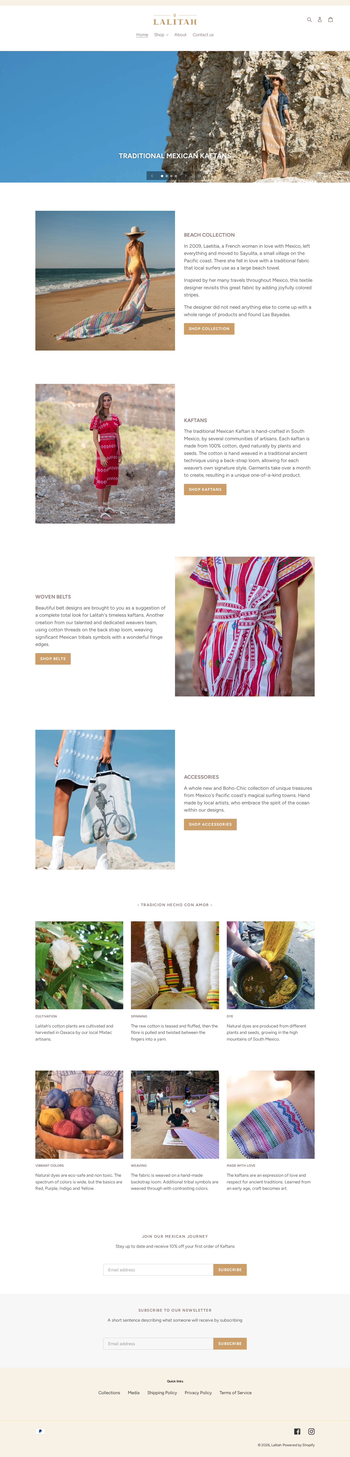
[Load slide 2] (167, 176)
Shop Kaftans (205, 489)
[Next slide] (185, 175)
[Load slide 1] (162, 176)
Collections (109, 1392)
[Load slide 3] (171, 176)
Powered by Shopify (299, 1445)
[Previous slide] (152, 175)
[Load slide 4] (176, 176)
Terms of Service (236, 1392)
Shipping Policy (162, 1392)
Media (134, 1392)
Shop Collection (209, 328)
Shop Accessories (210, 824)
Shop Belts (53, 658)
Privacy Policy (198, 1392)
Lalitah (276, 1445)
